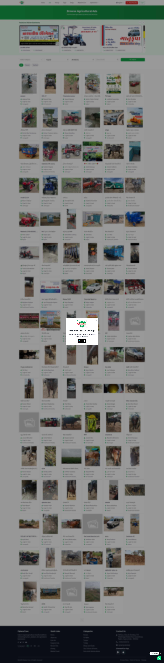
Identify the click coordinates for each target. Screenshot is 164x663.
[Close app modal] (96, 320)
